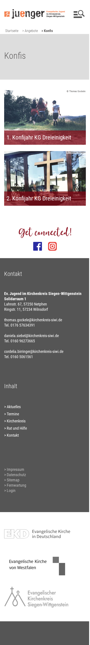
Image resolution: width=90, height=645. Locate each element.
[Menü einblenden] (78, 14)
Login (11, 490)
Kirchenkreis (16, 421)
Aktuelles (14, 406)
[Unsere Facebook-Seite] (37, 246)
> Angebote (30, 31)
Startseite (11, 31)
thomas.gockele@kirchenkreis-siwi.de (33, 320)
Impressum (15, 469)
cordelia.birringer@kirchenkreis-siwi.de (33, 351)
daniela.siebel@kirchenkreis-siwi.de (31, 335)
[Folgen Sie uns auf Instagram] (52, 246)
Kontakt (13, 435)
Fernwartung (16, 485)
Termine (13, 414)
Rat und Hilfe (17, 428)
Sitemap (13, 480)
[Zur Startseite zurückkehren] (34, 5)
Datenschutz (16, 474)
